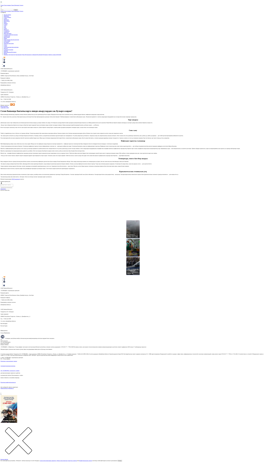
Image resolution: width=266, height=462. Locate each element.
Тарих (12, 5)
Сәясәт (2, 5)
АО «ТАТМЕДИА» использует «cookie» (10, 370)
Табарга (15, 9)
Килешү (120, 460)
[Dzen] (4, 66)
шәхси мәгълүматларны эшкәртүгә (48, 460)
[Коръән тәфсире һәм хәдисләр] (4, 58)
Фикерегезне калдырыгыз (6, 187)
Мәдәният (16, 5)
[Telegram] (4, 61)
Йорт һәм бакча (4, 106)
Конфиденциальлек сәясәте (85, 460)
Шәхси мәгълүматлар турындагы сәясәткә (67, 460)
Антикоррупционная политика (8, 366)
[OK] (4, 64)
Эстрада (21, 5)
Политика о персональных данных (9, 361)
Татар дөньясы (7, 5)
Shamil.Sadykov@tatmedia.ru (7, 388)
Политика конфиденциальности (8, 382)
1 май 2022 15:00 (5, 107)
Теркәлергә (3, 188)
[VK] (4, 59)
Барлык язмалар (4, 459)
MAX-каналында (16, 179)
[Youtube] (4, 62)
